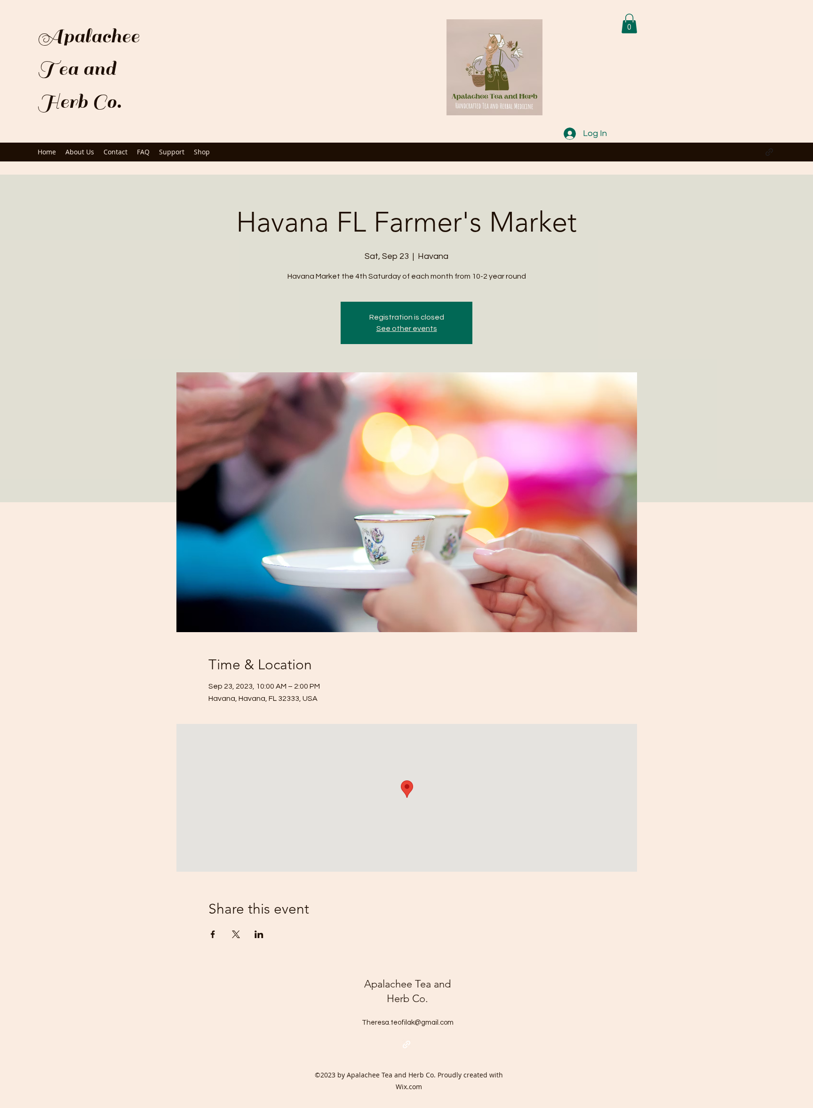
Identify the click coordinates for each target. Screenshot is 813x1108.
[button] (629, 23)
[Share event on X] (235, 934)
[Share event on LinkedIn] (259, 934)
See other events (406, 328)
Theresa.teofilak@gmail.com (408, 1022)
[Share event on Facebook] (212, 934)
